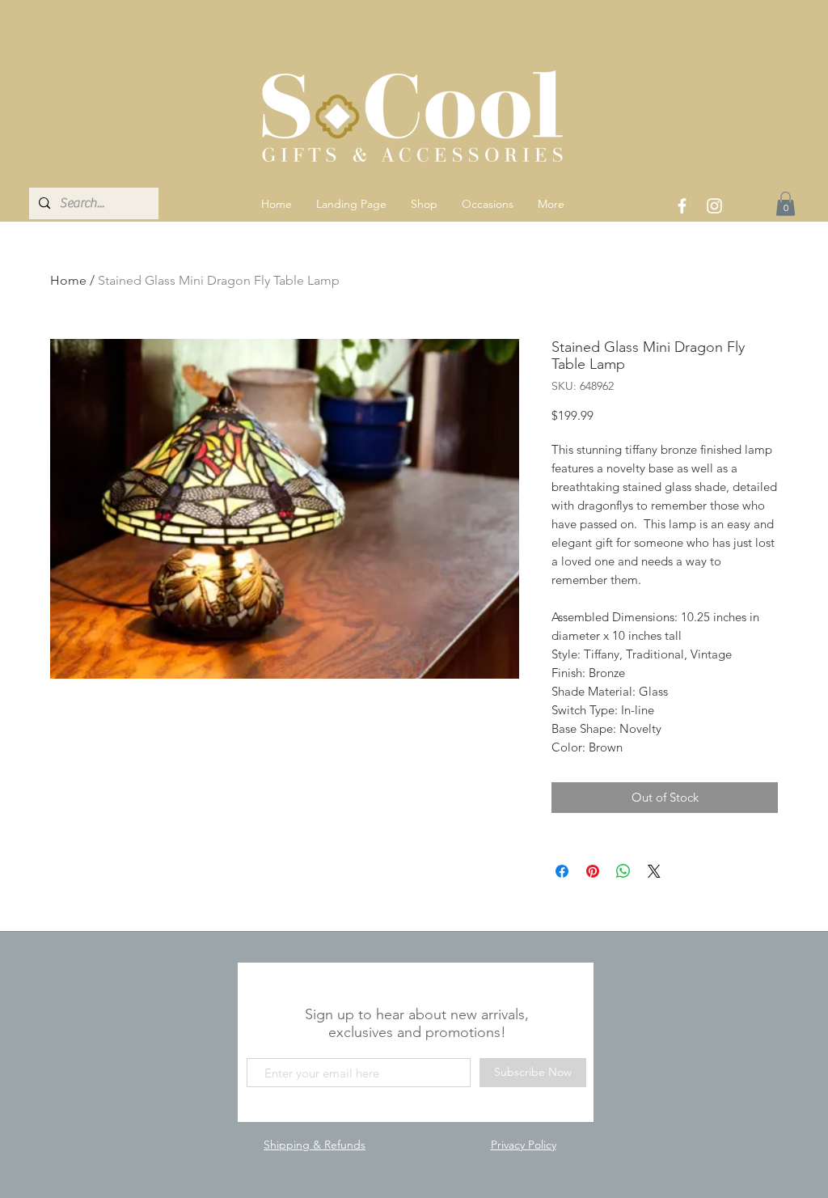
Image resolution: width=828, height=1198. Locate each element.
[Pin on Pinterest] (592, 871)
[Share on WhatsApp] (623, 871)
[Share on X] (654, 871)
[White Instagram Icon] (714, 206)
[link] (785, 204)
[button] (424, 204)
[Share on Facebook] (562, 871)
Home (68, 280)
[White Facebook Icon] (682, 206)
